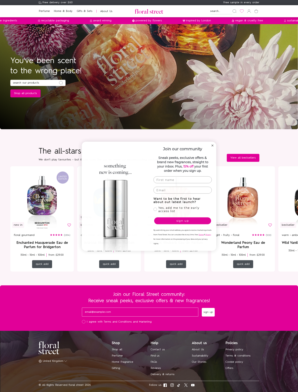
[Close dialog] (212, 145)
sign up (182, 220)
